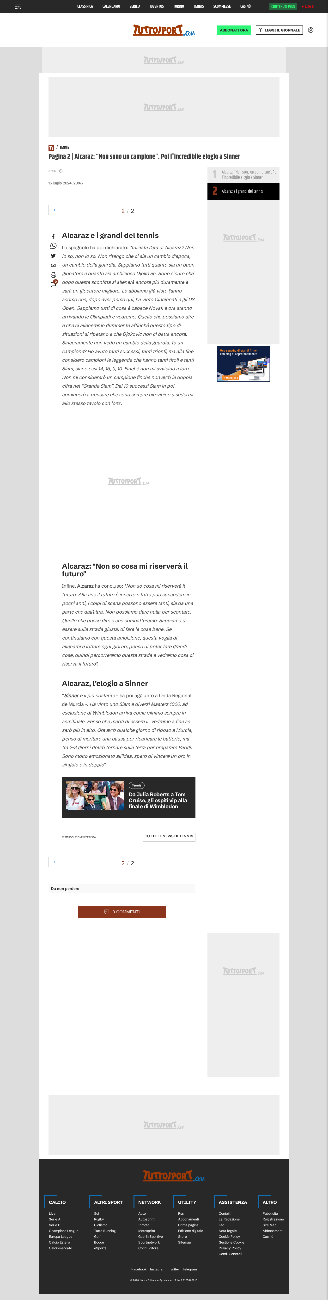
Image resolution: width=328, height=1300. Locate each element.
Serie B (54, 1225)
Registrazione (273, 1219)
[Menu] (17, 6)
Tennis (199, 7)
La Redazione (229, 1219)
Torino (178, 7)
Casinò (245, 7)
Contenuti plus (283, 6)
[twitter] (53, 256)
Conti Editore (148, 1248)
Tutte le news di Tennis (169, 836)
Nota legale (228, 1231)
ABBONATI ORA (234, 30)
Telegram (190, 1269)
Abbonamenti (188, 1219)
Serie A (135, 7)
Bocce (99, 1242)
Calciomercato (60, 1248)
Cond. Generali (230, 1254)
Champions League (64, 1231)
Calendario (111, 7)
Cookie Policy (229, 1236)
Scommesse (222, 7)
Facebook (138, 1269)
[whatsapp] (53, 246)
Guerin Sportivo (150, 1236)
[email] (53, 265)
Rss (181, 1213)
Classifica (85, 7)
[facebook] (53, 236)
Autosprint (146, 1219)
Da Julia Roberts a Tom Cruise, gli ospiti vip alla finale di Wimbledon (158, 800)
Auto (142, 1213)
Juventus (157, 7)
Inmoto (143, 1225)
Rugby (99, 1219)
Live (309, 6)
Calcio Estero (59, 1242)
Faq (221, 1225)
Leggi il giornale (282, 30)
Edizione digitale (190, 1231)
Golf (97, 1236)
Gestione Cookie (231, 1242)
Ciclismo (100, 1225)
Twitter (174, 1269)
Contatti (225, 1213)
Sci (96, 1213)
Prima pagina (188, 1225)
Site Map (269, 1225)
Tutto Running (105, 1231)
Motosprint (146, 1231)
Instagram (157, 1269)
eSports (100, 1248)
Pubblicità (270, 1213)
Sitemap (184, 1242)
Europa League (60, 1236)
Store (182, 1236)
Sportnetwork (149, 1242)
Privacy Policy (230, 1248)
